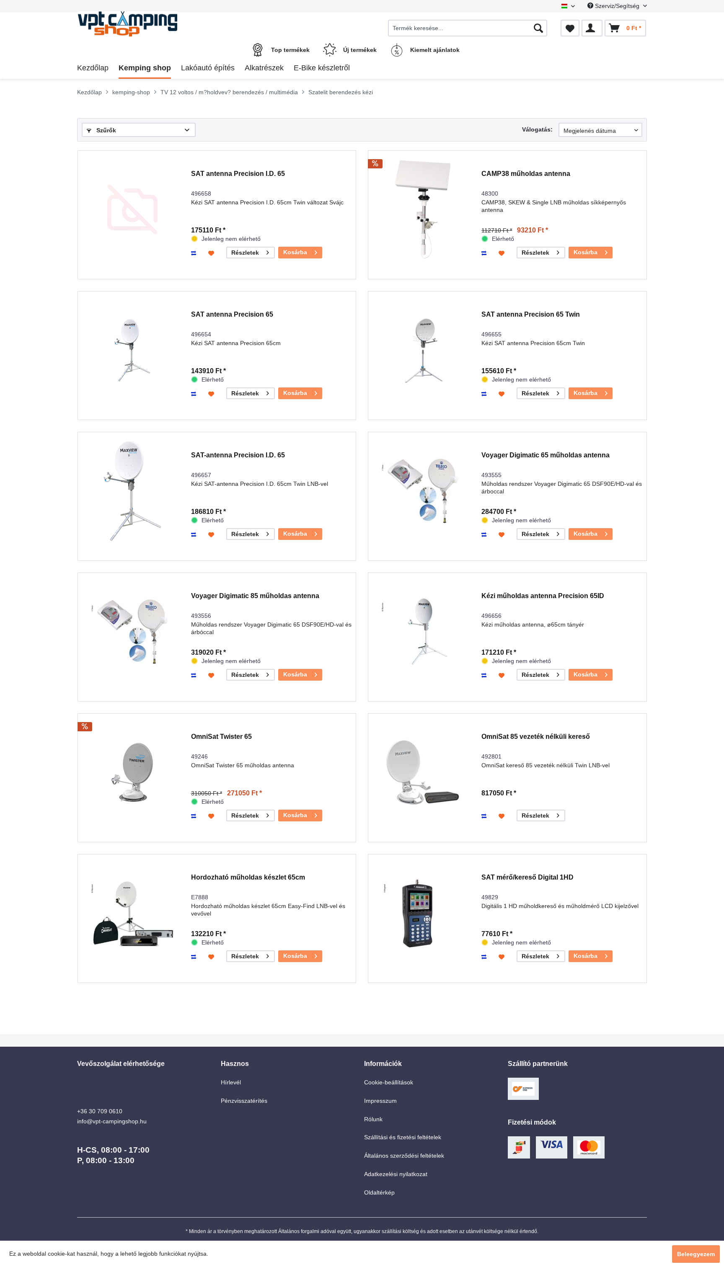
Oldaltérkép (379, 1192)
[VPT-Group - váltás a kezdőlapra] (148, 23)
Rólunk (373, 1119)
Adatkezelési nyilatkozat (395, 1174)
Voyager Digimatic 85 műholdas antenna (255, 595)
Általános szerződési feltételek (404, 1155)
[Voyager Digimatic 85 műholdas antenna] (132, 631)
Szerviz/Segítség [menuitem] (617, 6)
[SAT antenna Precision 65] (132, 350)
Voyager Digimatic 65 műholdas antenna (545, 455)
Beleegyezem (696, 1254)
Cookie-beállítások (388, 1082)
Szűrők (105, 130)
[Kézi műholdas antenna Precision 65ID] (422, 631)
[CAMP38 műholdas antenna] (422, 209)
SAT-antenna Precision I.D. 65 (238, 455)
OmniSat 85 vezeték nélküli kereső (535, 736)
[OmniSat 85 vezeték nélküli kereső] (422, 772)
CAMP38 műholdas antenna (525, 173)
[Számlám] (592, 28)
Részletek (245, 252)
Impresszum (380, 1100)
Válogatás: (537, 129)
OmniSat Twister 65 (221, 736)
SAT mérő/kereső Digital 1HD (527, 877)
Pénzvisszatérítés (244, 1100)
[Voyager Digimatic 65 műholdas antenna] (422, 491)
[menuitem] (467, 28)
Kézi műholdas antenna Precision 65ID (542, 595)
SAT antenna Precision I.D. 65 (238, 173)
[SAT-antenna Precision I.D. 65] (132, 491)
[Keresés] (538, 28)
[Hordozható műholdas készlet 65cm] (132, 913)
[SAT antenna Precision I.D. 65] (132, 209)
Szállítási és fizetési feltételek (402, 1137)
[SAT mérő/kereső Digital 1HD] (422, 913)
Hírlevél (231, 1082)
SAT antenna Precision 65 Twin (530, 314)
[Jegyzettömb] (570, 28)
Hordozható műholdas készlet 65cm (248, 877)
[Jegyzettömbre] (212, 253)
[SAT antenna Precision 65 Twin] (422, 350)
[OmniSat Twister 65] (132, 772)
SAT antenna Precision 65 (232, 314)
